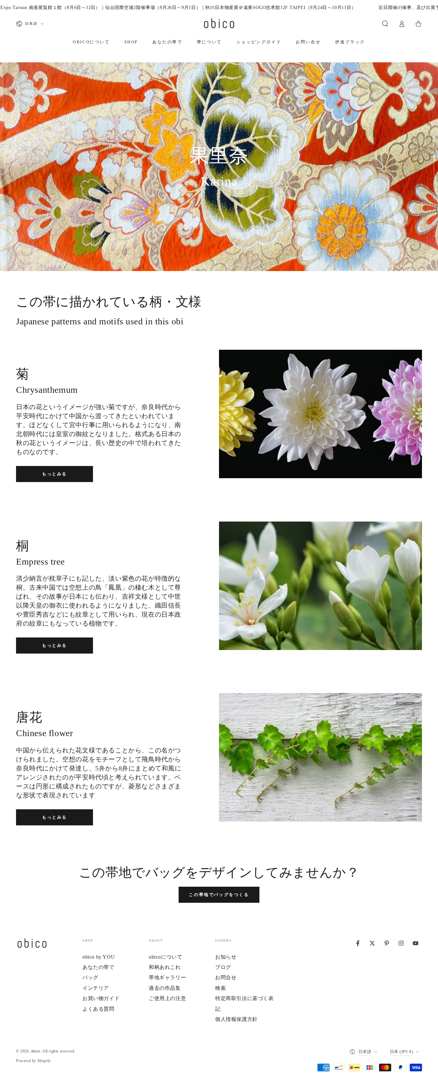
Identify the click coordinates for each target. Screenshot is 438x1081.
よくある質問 (98, 1009)
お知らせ (225, 957)
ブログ (223, 967)
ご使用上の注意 (167, 998)
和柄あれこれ (165, 967)
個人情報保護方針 (236, 1019)
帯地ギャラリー (167, 977)
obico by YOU (98, 957)
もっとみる (54, 473)
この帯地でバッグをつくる (219, 894)
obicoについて (165, 957)
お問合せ (225, 977)
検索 (220, 988)
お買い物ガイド (101, 998)
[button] (385, 24)
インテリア (95, 988)
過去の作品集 (165, 988)
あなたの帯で (98, 967)
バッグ (90, 977)
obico (35, 1051)
